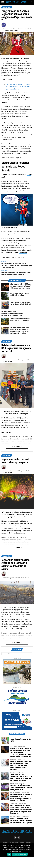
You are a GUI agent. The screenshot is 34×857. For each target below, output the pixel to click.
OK (9, 854)
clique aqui (24, 238)
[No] (32, 850)
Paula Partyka (8, 361)
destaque (21, 257)
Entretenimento (14, 842)
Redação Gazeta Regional (11, 30)
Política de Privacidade (20, 854)
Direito (22, 842)
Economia (28, 842)
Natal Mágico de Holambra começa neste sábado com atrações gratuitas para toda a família (18, 86)
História (5, 842)
